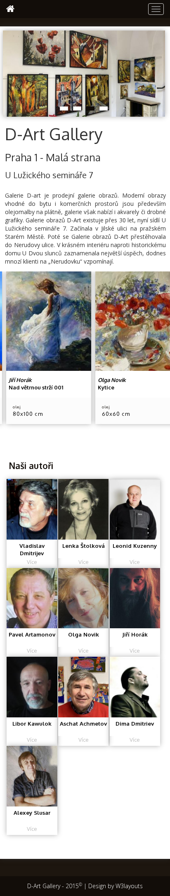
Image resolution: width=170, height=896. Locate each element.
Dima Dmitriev (135, 723)
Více (32, 562)
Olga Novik (83, 634)
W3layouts (129, 886)
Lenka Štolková (83, 545)
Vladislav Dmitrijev (32, 549)
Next (159, 72)
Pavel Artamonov (32, 634)
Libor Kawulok (32, 723)
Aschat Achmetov (83, 723)
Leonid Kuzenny (135, 545)
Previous (9, 72)
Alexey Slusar (32, 812)
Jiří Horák (135, 634)
